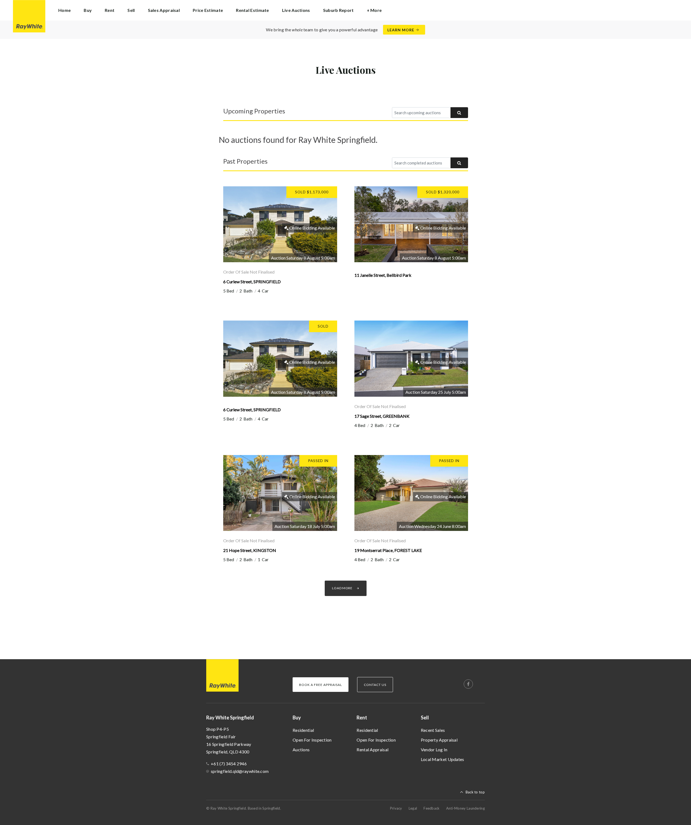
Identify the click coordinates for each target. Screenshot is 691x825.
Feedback (431, 808)
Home (64, 10)
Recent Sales (433, 730)
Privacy (396, 808)
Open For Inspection (312, 739)
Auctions (301, 749)
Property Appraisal (439, 739)
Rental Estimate (252, 10)
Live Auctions (296, 10)
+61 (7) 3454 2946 (229, 763)
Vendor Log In (434, 749)
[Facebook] (468, 684)
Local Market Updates (442, 759)
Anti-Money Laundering (465, 808)
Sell (425, 717)
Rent (362, 717)
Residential (303, 730)
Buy (297, 717)
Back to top (475, 792)
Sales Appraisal (164, 10)
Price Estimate (208, 10)
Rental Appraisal (372, 749)
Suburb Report (338, 10)
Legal (413, 808)
